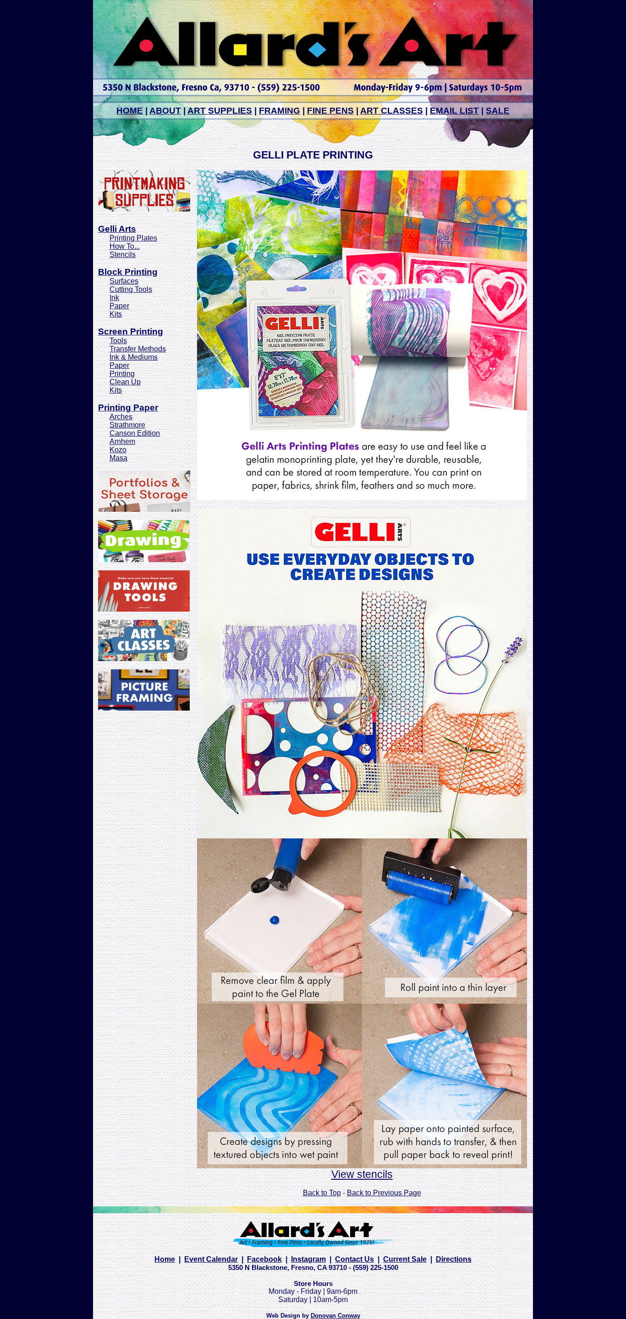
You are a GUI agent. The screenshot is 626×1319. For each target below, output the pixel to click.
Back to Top (322, 1193)
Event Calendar (211, 1259)
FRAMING (279, 110)
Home (164, 1259)
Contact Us (354, 1259)
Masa (118, 458)
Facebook (264, 1259)
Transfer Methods (138, 349)
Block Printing (128, 272)
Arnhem (122, 441)
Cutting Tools (131, 289)
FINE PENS (330, 110)
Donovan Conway (335, 1315)
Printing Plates (133, 238)
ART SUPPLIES (219, 110)
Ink (114, 297)
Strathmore (127, 425)
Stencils (123, 254)
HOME (129, 110)
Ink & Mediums (134, 357)
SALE (498, 110)
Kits (116, 314)
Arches (121, 417)
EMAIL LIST (454, 110)
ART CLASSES (391, 110)
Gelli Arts (117, 229)
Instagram (308, 1259)
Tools (118, 341)
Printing (122, 374)
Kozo (118, 450)
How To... (125, 246)
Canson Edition (135, 433)
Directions (454, 1259)
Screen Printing (130, 331)
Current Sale (405, 1259)
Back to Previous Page (384, 1193)
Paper (119, 306)
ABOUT (165, 110)
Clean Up (125, 382)
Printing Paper (128, 407)
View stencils (362, 1174)
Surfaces (124, 281)
